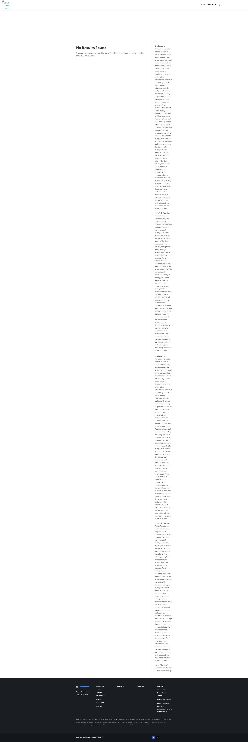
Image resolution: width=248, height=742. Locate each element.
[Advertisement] (124, 24)
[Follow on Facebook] (153, 737)
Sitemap (168, 670)
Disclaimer (160, 670)
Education (212, 5)
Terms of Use (160, 668)
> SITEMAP (99, 706)
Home (203, 5)
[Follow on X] (157, 737)
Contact (164, 665)
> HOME (98, 690)
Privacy (169, 668)
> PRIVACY (99, 699)
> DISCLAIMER (100, 702)
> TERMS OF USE (100, 695)
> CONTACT (99, 693)
